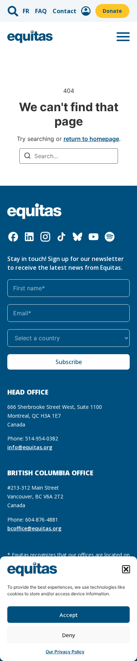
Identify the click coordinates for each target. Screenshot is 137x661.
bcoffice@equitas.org (34, 528)
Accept (69, 614)
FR (26, 11)
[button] (126, 569)
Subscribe (69, 362)
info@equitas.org (29, 447)
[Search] (27, 156)
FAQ (41, 11)
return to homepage (91, 138)
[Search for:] (68, 156)
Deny (68, 635)
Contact (64, 11)
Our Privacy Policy (65, 651)
